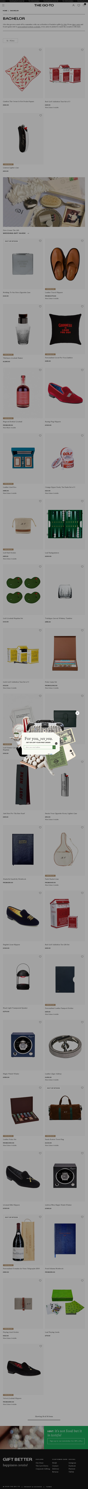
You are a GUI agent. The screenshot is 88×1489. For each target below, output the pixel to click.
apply (51, 754)
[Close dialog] (77, 713)
